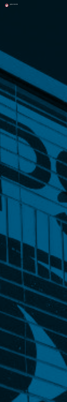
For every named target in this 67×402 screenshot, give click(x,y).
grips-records (14, 4)
